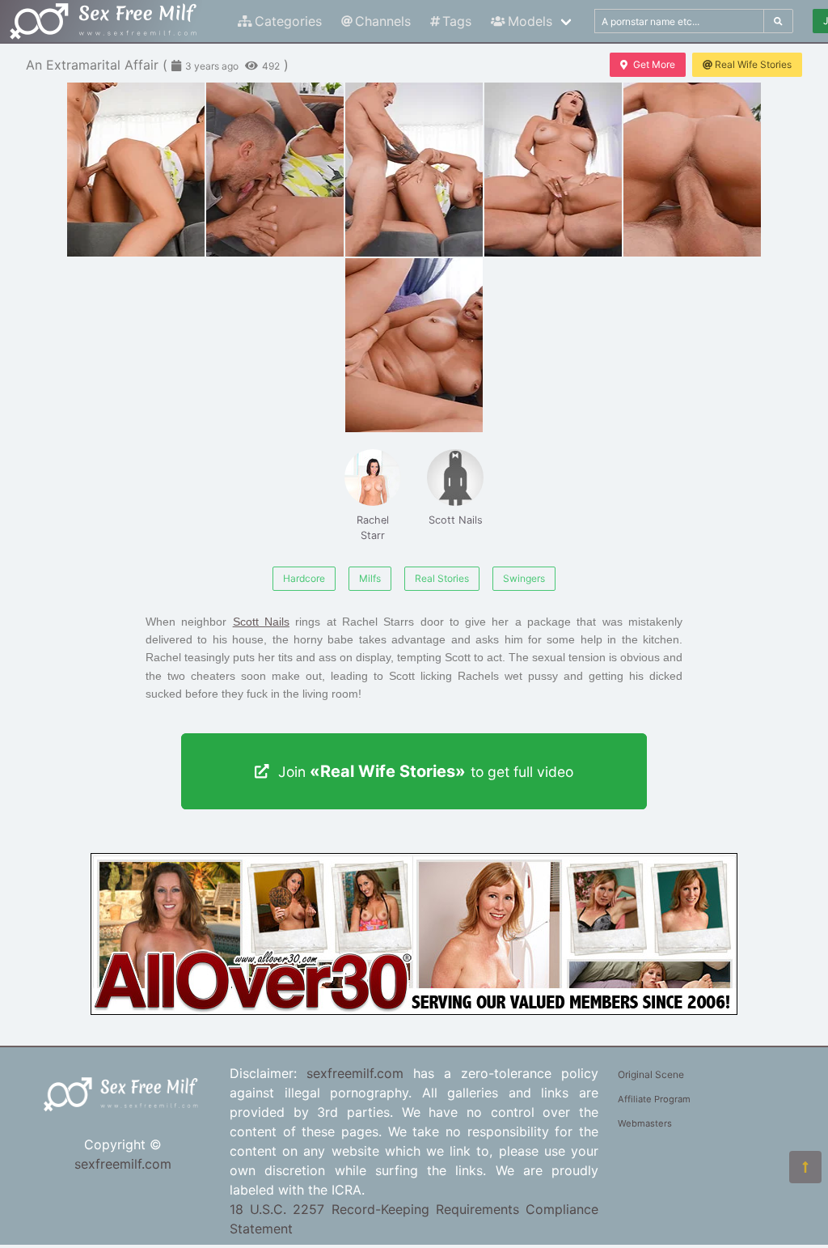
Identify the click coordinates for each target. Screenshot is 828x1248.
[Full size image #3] (553, 170)
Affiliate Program (654, 1099)
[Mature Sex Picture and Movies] (414, 1010)
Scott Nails (456, 520)
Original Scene (651, 1074)
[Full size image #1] (275, 170)
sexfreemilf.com (122, 1164)
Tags (456, 21)
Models (530, 21)
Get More (654, 64)
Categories (288, 21)
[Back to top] (805, 1167)
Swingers (524, 578)
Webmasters (645, 1123)
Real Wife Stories (753, 64)
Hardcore (304, 578)
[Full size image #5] (414, 345)
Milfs (370, 578)
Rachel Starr (373, 527)
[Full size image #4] (692, 170)
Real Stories (442, 578)
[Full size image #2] (414, 170)
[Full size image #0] (136, 170)
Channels (383, 21)
